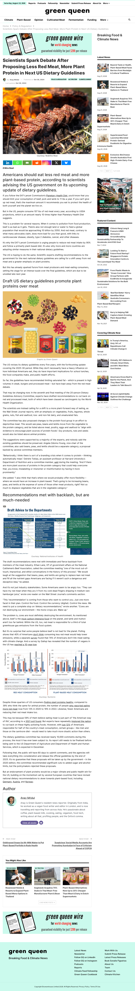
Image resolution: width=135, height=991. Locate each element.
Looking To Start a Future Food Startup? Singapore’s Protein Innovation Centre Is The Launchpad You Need (113, 256)
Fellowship (53, 3)
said (56, 462)
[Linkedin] (7, 162)
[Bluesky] (66, 162)
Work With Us (111, 950)
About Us (97, 3)
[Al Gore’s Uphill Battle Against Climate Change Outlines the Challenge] (103, 397)
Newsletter (64, 3)
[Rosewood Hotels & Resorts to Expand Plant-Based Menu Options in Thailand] (19, 876)
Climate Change (85, 79)
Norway (29, 781)
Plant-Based (24, 20)
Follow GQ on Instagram (85, 960)
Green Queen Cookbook (85, 974)
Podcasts (42, 3)
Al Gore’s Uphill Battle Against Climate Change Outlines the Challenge (121, 396)
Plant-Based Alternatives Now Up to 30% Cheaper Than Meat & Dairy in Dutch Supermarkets (114, 121)
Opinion (38, 20)
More (105, 3)
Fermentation (76, 20)
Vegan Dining (11, 868)
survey (34, 637)
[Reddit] (37, 162)
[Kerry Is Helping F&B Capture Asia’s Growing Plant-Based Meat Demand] (103, 315)
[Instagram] (46, 162)
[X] (56, 162)
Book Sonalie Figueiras (115, 960)
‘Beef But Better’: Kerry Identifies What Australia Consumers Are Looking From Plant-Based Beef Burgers (113, 298)
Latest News (80, 950)
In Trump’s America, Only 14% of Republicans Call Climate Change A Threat (112, 346)
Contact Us (110, 971)
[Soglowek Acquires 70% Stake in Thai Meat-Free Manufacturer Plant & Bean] (47, 876)
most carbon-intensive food (35, 618)
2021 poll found (33, 721)
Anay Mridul (28, 797)
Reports (32, 3)
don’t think (38, 634)
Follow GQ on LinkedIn (84, 957)
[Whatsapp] (17, 162)
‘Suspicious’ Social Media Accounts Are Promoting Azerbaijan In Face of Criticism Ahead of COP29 (72, 845)
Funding (92, 20)
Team (107, 967)
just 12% (66, 724)
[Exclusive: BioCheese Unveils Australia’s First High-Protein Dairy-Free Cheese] (103, 157)
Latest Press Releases (115, 957)
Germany (7, 781)
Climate (8, 20)
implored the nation (81, 721)
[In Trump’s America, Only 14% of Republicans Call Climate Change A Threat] (103, 343)
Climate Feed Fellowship (85, 971)
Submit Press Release (81, 3)
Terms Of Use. (95, 987)
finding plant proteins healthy (58, 702)
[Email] (27, 162)
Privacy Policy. (84, 987)
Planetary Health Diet (56, 195)
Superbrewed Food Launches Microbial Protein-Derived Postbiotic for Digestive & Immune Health (114, 140)
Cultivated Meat (56, 20)
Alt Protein (72, 79)
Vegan (66, 868)
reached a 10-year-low (25, 644)
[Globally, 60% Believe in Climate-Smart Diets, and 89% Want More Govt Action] (103, 363)
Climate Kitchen (112, 974)
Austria (16, 781)
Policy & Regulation (58, 79)
